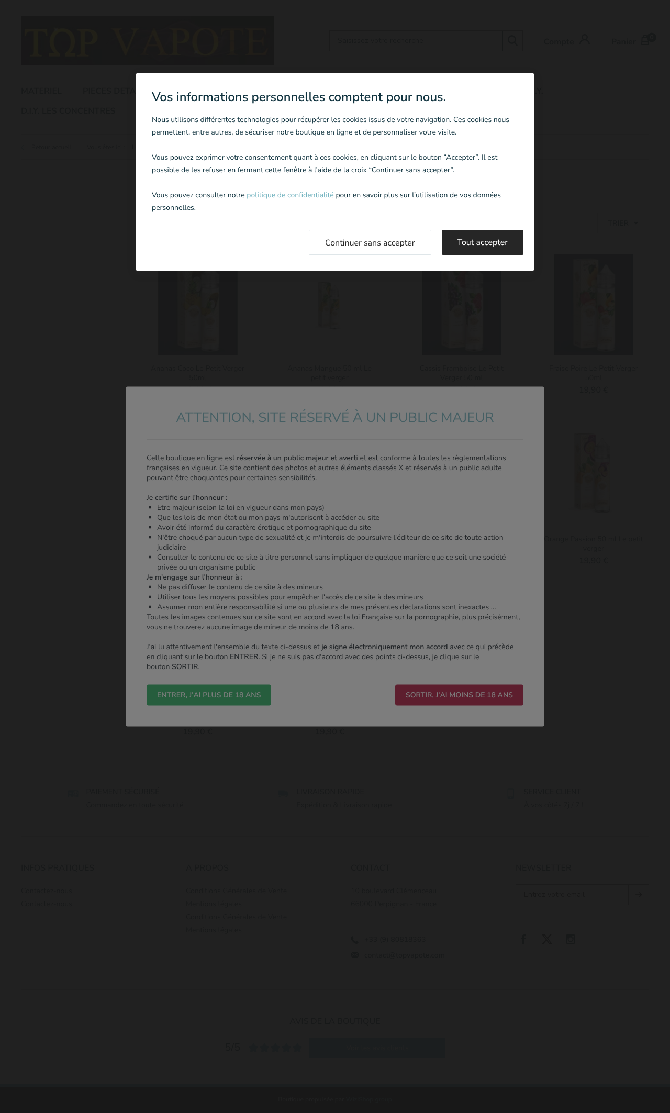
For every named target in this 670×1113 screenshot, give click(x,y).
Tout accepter (482, 242)
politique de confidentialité (290, 195)
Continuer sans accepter (370, 243)
